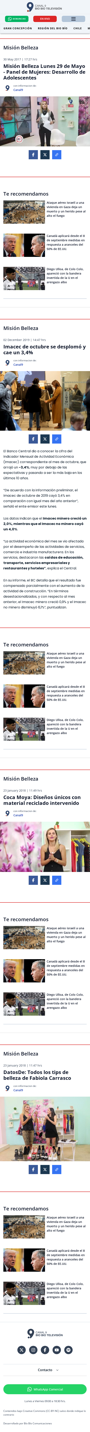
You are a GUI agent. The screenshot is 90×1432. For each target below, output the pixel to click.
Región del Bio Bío (53, 28)
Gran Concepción (18, 28)
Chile (77, 28)
